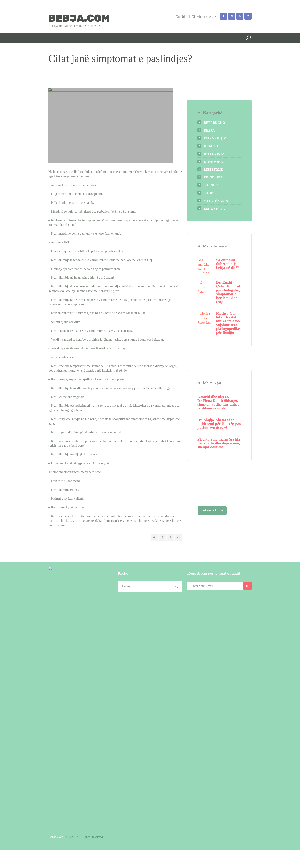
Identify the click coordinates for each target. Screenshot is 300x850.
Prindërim (214, 177)
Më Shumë (210, 510)
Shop (208, 193)
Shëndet (212, 185)
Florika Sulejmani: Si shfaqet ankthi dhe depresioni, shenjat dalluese (219, 443)
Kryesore (213, 162)
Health (211, 146)
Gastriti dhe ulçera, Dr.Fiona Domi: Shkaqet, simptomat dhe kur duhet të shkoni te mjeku (218, 402)
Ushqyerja (214, 208)
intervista (214, 154)
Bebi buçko (214, 122)
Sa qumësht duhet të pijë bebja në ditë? (227, 264)
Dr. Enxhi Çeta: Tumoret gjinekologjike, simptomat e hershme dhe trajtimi (228, 291)
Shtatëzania (216, 201)
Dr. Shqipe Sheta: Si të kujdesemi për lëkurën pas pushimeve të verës (219, 423)
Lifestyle (213, 169)
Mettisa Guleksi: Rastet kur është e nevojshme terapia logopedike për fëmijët (228, 322)
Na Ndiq (182, 16)
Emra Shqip (215, 138)
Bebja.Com (56, 837)
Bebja (209, 130)
